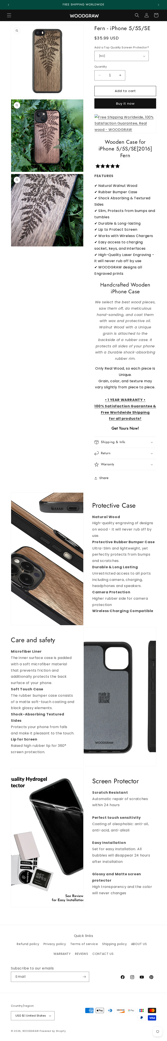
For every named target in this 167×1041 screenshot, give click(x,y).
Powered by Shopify (53, 1031)
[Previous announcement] (8, 5)
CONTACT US (103, 954)
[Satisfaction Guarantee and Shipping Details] (125, 129)
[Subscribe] (84, 977)
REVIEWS (81, 954)
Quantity (100, 67)
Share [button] (104, 478)
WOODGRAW (30, 1031)
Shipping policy (114, 944)
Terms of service (84, 944)
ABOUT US (139, 944)
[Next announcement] (158, 5)
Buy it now (125, 103)
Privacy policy (54, 944)
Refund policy (28, 944)
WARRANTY (62, 954)
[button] (9, 15)
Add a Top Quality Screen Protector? (121, 47)
